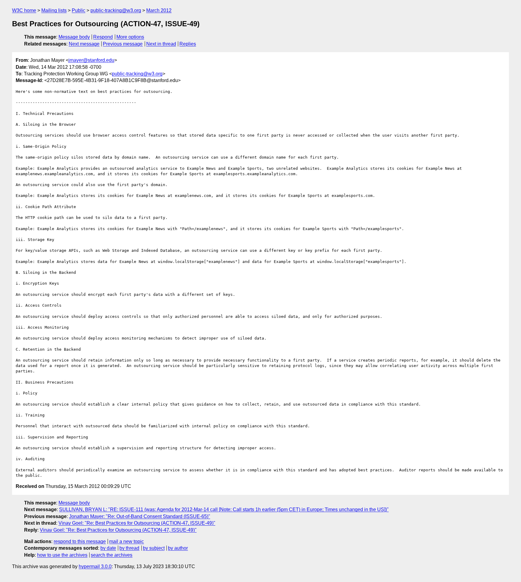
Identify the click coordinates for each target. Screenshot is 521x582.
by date (108, 548)
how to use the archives (62, 555)
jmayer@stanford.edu (91, 60)
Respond (103, 37)
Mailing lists (54, 10)
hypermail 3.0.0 (95, 566)
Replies (187, 43)
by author (178, 548)
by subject (154, 548)
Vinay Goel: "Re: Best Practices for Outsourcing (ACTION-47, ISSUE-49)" (136, 523)
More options (130, 37)
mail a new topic (126, 541)
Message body (74, 37)
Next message (84, 43)
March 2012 (159, 10)
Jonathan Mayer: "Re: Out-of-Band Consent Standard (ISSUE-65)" (139, 516)
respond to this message (80, 541)
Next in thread (161, 43)
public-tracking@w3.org (115, 10)
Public (78, 10)
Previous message (123, 43)
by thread (129, 548)
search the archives (111, 555)
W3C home (24, 10)
